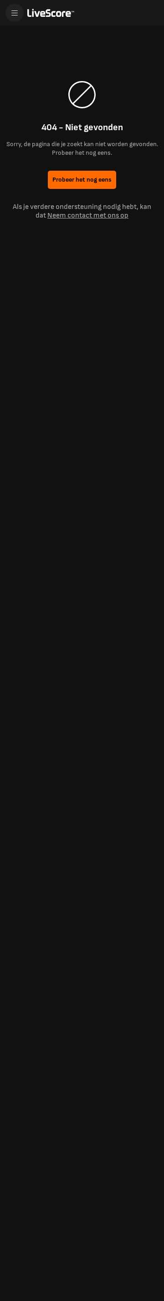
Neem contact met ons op (87, 215)
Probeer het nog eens (82, 179)
